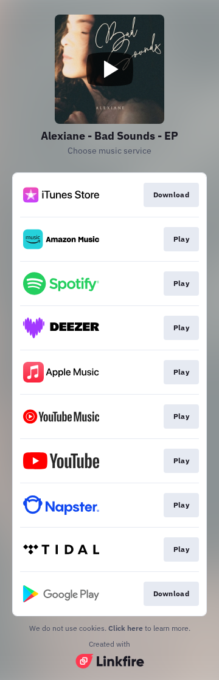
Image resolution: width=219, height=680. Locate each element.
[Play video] (109, 69)
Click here (125, 628)
